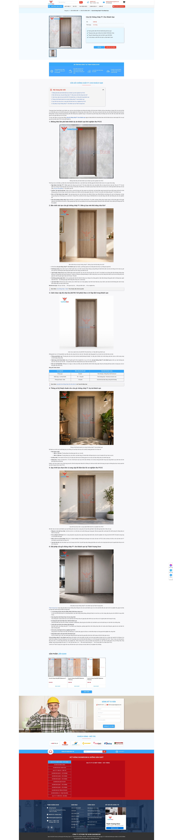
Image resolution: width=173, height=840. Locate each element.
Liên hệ (101, 6)
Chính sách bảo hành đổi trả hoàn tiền (95, 818)
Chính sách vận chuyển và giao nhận (94, 814)
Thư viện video (83, 6)
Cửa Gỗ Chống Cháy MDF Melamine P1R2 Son (95, 679)
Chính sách (93, 6)
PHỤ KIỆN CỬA (74, 824)
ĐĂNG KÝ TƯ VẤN (109, 726)
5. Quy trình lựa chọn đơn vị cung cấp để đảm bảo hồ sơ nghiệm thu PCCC (68, 101)
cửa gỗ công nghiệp (58, 188)
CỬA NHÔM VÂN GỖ (75, 821)
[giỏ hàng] (124, 2)
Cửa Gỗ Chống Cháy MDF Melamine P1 (57, 678)
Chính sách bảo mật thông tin (94, 810)
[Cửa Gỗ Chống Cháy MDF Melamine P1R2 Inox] (76, 667)
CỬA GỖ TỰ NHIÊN (75, 816)
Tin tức (75, 6)
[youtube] (51, 827)
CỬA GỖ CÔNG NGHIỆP (76, 808)
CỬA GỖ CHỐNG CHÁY (85, 10)
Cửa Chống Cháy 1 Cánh (62, 288)
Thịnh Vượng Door (53, 607)
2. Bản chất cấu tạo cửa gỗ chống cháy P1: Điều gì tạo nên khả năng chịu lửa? (69, 95)
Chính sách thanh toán (92, 821)
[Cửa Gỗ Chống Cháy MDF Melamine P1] (57, 667)
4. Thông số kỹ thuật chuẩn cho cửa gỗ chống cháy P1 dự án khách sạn (67, 99)
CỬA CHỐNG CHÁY (74, 10)
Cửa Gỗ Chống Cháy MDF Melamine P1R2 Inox (76, 679)
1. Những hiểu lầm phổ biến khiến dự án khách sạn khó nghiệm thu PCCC (68, 92)
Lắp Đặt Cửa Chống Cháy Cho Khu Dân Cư (66, 384)
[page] (48, 827)
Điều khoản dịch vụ (91, 824)
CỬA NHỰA (73, 810)
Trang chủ (66, 10)
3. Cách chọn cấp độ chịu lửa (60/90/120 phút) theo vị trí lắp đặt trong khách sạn (70, 97)
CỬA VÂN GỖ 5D (74, 819)
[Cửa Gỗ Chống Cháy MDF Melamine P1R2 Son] (96, 667)
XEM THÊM (86, 691)
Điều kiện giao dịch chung (93, 808)
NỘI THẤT (73, 827)
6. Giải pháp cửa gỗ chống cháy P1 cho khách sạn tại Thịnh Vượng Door (68, 103)
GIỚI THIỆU (67, 6)
